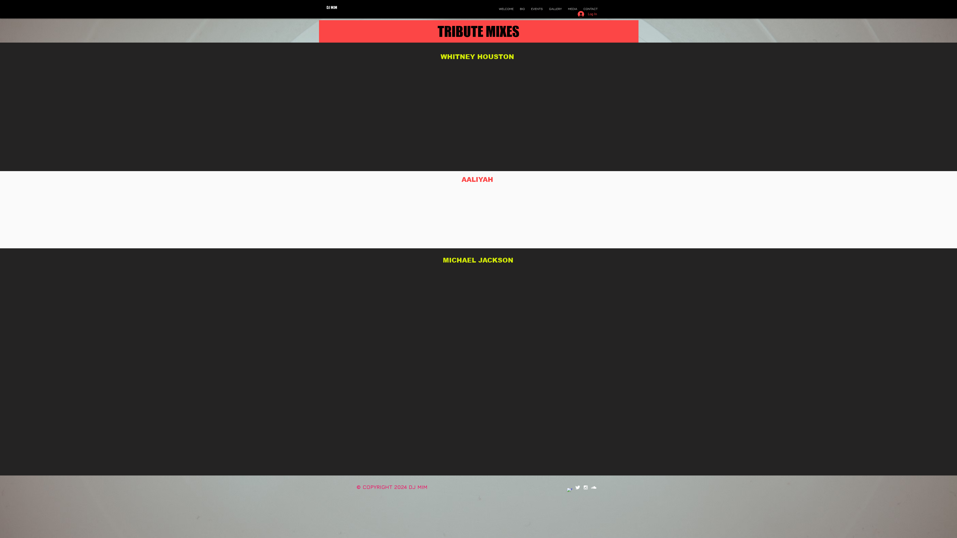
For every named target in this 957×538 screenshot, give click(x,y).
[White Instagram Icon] (585, 487)
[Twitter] (577, 487)
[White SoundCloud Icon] (593, 487)
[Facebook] (569, 490)
